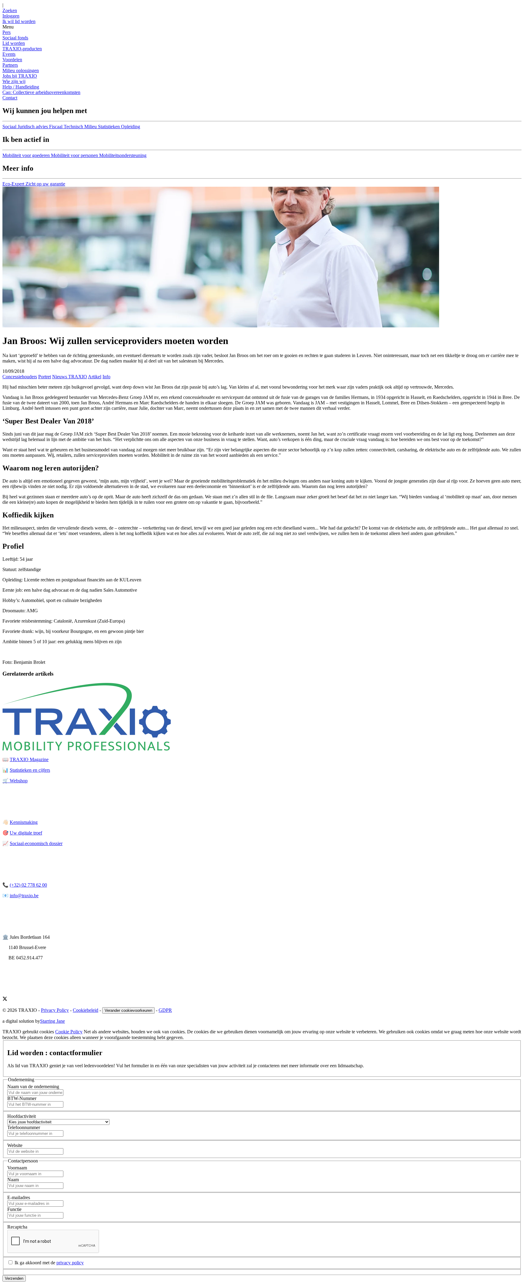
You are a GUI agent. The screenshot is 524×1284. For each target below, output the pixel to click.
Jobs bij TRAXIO (19, 76)
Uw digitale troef (26, 832)
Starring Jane (52, 1021)
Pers (6, 32)
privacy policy (70, 1262)
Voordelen (12, 59)
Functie (14, 1209)
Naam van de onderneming (33, 1086)
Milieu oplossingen (20, 70)
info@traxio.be (24, 895)
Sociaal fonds (15, 37)
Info (106, 376)
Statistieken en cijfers (30, 770)
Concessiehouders (19, 376)
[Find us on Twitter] (4, 999)
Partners (10, 65)
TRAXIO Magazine (29, 759)
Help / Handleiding (20, 86)
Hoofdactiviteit (21, 1116)
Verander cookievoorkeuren (128, 1010)
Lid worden (13, 43)
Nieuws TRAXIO (69, 376)
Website (14, 1145)
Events (8, 54)
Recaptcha (17, 1226)
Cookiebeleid (85, 1010)
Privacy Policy (55, 1010)
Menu (8, 26)
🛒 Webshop (15, 780)
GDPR (165, 1010)
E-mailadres (18, 1197)
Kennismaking (24, 822)
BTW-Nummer (21, 1098)
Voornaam (17, 1167)
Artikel (94, 376)
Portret (44, 376)
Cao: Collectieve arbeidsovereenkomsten (41, 92)
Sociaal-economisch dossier (36, 843)
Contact (9, 97)
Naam (13, 1179)
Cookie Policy (68, 1031)
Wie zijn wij (13, 81)
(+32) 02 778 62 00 (28, 885)
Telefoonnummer (23, 1127)
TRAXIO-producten (22, 48)
